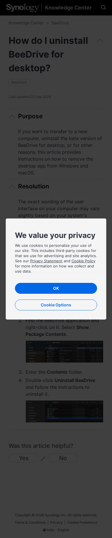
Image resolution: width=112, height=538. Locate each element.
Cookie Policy (83, 261)
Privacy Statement (46, 261)
